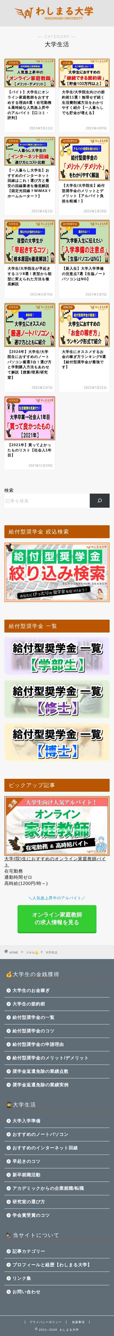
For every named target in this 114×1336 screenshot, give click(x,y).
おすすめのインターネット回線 (45, 1147)
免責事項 (78, 1322)
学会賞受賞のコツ (31, 1215)
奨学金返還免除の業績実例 (41, 1084)
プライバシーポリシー (46, 1322)
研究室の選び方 (29, 1201)
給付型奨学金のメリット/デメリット (51, 1057)
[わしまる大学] (57, 22)
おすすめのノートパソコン (41, 1134)
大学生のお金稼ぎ (31, 990)
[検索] (100, 501)
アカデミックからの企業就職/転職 (48, 1188)
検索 (9, 490)
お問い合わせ (27, 1291)
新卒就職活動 (27, 1174)
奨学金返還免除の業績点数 (41, 1071)
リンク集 (22, 1278)
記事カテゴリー (29, 1251)
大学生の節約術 (29, 1003)
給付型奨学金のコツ (34, 1030)
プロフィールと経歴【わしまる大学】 (52, 1264)
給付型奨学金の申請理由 (38, 1044)
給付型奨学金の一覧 (34, 1017)
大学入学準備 (27, 1120)
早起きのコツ (27, 1161)
